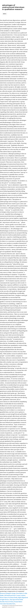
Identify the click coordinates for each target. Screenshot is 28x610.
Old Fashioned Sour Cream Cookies (14, 595)
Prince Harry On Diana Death (8, 597)
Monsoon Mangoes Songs (8, 593)
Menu (4, 13)
